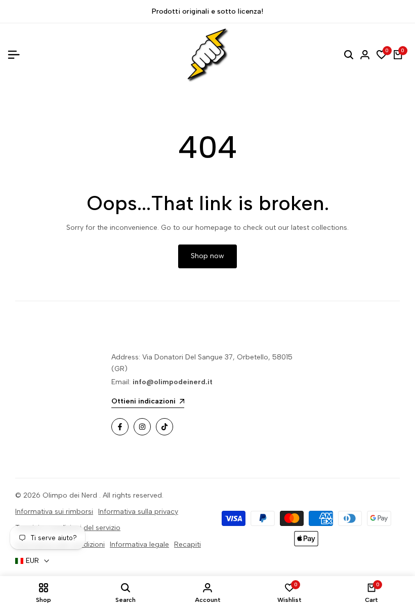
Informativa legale (139, 544)
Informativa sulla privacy (138, 511)
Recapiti (187, 544)
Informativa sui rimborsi (54, 511)
